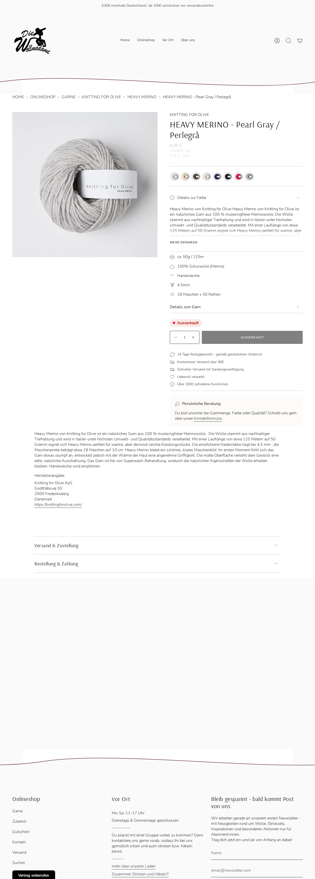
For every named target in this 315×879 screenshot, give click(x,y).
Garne (17, 811)
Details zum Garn (185, 307)
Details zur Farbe (191, 197)
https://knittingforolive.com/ (58, 504)
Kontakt (19, 842)
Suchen (18, 862)
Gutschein (21, 831)
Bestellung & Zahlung (56, 563)
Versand (19, 852)
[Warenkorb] (299, 40)
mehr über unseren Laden (134, 866)
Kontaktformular (208, 418)
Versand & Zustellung (56, 545)
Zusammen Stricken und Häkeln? (140, 874)
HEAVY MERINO (142, 97)
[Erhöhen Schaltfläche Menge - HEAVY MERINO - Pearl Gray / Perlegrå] (193, 337)
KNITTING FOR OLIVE (101, 97)
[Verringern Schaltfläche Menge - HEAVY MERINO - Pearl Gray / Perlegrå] (176, 337)
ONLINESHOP (42, 97)
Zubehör (19, 821)
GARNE (69, 97)
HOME (18, 97)
